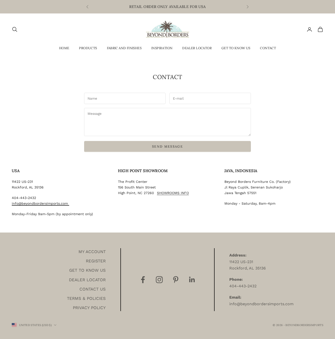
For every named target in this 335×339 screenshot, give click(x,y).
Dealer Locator (197, 48)
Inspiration (161, 48)
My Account (92, 251)
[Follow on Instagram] (159, 279)
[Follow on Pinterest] (175, 279)
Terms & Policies (86, 298)
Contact (268, 48)
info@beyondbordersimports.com (40, 203)
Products (88, 48)
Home (64, 48)
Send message (167, 146)
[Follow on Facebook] (143, 279)
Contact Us (92, 289)
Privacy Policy (89, 307)
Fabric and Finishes (124, 48)
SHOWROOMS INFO (173, 193)
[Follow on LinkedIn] (192, 279)
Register (96, 260)
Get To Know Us (235, 48)
